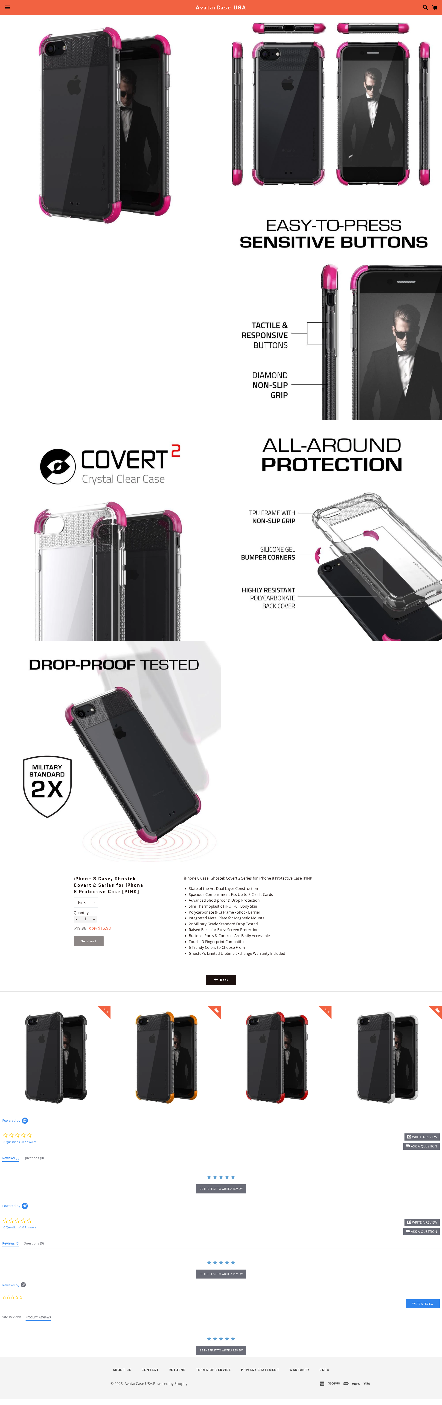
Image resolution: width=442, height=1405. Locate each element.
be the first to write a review (221, 1189)
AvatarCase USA (221, 7)
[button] (421, 1146)
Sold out (88, 941)
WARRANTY (299, 1370)
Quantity (81, 912)
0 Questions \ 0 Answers (19, 1142)
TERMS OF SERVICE (213, 1370)
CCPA (324, 1370)
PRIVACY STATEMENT (260, 1370)
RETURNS (177, 1370)
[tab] (10, 1159)
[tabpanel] (221, 1346)
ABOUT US (122, 1370)
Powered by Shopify (170, 1383)
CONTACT (150, 1370)
